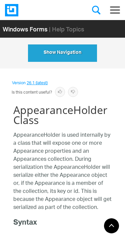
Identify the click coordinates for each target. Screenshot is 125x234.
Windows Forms (25, 28)
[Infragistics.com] (38, 10)
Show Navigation (62, 53)
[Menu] (115, 10)
